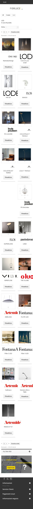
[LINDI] (25, 228)
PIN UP (8, 97)
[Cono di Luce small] (25, 45)
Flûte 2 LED (8, 353)
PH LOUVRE (8, 134)
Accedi (4, 2)
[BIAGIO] (25, 82)
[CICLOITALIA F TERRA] (8, 155)
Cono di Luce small (25, 62)
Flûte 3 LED (25, 353)
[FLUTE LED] (25, 301)
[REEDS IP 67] (8, 411)
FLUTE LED (25, 317)
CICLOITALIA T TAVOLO (25, 135)
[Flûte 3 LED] (25, 338)
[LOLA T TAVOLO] (25, 155)
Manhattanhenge (8, 61)
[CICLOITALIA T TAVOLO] (25, 118)
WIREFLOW (8, 280)
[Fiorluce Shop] (16, 8)
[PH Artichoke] (25, 191)
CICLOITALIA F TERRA (8, 172)
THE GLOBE (25, 280)
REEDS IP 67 (8, 427)
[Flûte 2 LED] (8, 338)
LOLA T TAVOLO (24, 171)
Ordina (3, 27)
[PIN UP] (8, 82)
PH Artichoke (25, 207)
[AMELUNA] (8, 301)
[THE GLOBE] (25, 265)
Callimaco (8, 390)
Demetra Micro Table (24, 391)
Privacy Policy (6, 485)
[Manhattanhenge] (8, 45)
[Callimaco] (8, 374)
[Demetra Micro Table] (25, 374)
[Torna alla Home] (3, 15)
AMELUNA (8, 317)
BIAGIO (24, 97)
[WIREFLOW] (8, 265)
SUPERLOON (8, 244)
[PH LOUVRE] (8, 118)
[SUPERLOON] (8, 228)
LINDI (25, 244)
